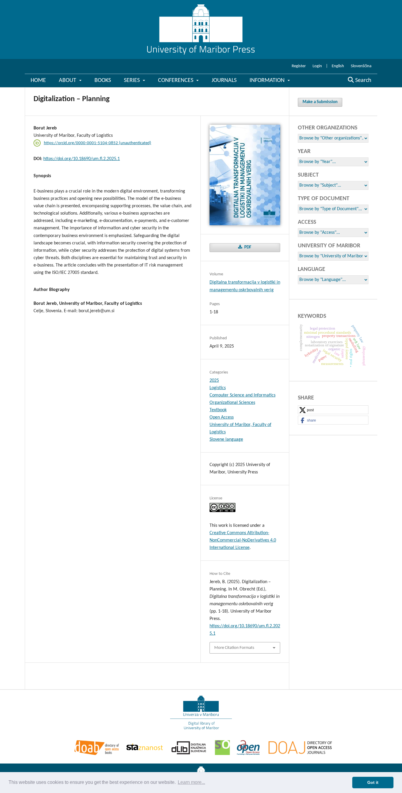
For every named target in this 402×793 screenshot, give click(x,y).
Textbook (218, 410)
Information (268, 80)
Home (38, 80)
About (68, 80)
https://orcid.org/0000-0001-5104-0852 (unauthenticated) (97, 143)
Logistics (218, 388)
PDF (247, 247)
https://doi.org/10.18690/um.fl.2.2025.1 (81, 159)
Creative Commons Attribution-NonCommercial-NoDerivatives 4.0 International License (243, 540)
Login (317, 66)
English (338, 66)
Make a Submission (320, 102)
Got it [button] (372, 782)
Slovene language (226, 439)
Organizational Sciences (232, 402)
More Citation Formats (234, 648)
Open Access (222, 417)
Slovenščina (361, 66)
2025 (214, 380)
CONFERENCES (176, 80)
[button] (333, 410)
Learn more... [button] (191, 782)
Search (362, 80)
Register (299, 66)
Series (132, 80)
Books (102, 80)
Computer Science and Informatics (242, 395)
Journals (224, 80)
